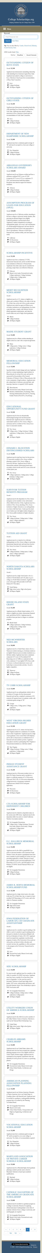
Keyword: (7, 33)
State (14, 48)
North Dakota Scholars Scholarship (20, 567)
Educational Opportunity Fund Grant (21, 407)
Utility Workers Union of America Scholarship (20, 1009)
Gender (21, 45)
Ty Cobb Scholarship (18, 685)
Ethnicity (34, 45)
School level (27, 45)
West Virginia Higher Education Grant (19, 721)
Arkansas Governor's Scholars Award (19, 166)
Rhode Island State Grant (18, 603)
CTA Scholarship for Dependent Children (18, 805)
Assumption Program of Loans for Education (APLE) (20, 205)
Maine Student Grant (19, 331)
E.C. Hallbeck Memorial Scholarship (20, 842)
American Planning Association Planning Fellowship (19, 1083)
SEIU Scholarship (16, 966)
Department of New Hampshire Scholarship (20, 135)
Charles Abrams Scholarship (16, 1040)
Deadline (20, 55)
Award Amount (8, 48)
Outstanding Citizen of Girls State (20, 99)
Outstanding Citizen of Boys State (20, 63)
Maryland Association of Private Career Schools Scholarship (20, 1158)
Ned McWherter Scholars (16, 640)
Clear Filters (15, 41)
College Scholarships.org (21, 19)
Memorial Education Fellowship (18, 362)
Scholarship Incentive (20, 253)
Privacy (35, 1247)
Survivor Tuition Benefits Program (17, 491)
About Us (33, 1245)
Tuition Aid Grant (17, 533)
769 (15, 1233)
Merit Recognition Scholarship (17, 291)
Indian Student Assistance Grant (17, 765)
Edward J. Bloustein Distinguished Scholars (20, 449)
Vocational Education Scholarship (20, 1126)
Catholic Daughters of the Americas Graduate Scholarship (20, 1194)
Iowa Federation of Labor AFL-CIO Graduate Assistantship (20, 920)
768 (10, 1233)
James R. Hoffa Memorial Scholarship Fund (21, 886)
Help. (17, 52)
